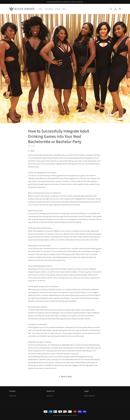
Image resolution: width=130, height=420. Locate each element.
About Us (50, 396)
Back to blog (66, 376)
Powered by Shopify (72, 415)
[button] (111, 9)
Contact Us (12, 396)
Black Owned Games (62, 415)
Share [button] (32, 151)
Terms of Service (89, 396)
